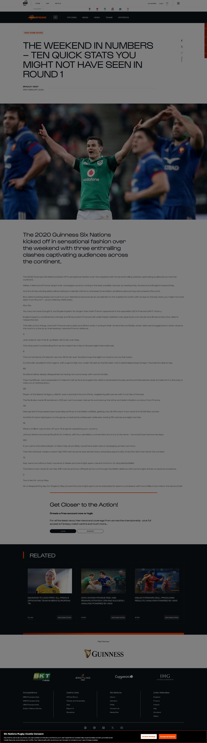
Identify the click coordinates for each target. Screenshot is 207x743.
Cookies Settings (148, 736)
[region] (103, 736)
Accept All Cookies (167, 736)
